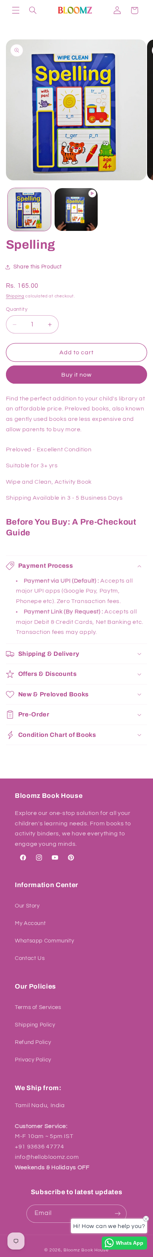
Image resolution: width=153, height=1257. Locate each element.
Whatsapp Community (44, 941)
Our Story (27, 906)
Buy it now (76, 375)
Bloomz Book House (86, 1250)
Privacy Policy (33, 1060)
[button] (15, 10)
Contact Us (30, 958)
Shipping (15, 296)
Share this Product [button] (37, 267)
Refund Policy (33, 1042)
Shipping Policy (35, 1025)
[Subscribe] (117, 1214)
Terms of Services (38, 1007)
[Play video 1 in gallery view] (76, 209)
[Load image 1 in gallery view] (29, 209)
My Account (30, 923)
